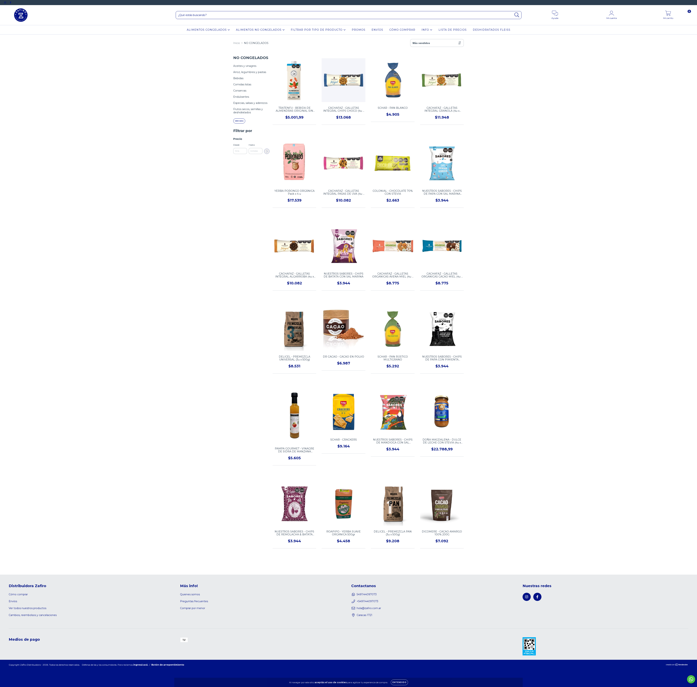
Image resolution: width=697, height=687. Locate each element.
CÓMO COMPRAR (402, 29)
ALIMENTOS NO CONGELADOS (259, 29)
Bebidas (238, 78)
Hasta (252, 144)
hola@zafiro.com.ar (369, 608)
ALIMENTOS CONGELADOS (207, 29)
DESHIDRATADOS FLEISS (491, 29)
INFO (425, 29)
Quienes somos (190, 594)
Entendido (399, 682)
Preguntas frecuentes (194, 601)
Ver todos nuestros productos (27, 608)
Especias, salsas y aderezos (250, 103)
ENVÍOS (377, 29)
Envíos (13, 601)
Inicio (236, 43)
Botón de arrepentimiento (167, 664)
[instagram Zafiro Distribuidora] (5, 2)
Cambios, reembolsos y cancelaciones (33, 615)
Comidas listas (242, 84)
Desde (236, 144)
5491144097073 (367, 594)
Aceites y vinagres (244, 66)
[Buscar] (517, 15)
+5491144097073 (367, 601)
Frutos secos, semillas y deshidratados (248, 111)
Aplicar (267, 151)
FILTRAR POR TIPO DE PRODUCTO (317, 29)
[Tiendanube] (677, 665)
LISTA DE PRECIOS (453, 29)
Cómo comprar (18, 594)
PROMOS (358, 29)
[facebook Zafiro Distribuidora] (10, 2)
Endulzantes (241, 96)
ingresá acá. (140, 664)
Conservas (239, 90)
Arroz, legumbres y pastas (249, 72)
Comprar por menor (192, 608)
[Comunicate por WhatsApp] (691, 679)
